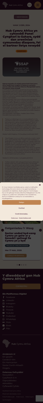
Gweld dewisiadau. (21, 214)
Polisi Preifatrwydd (25, 218)
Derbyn (21, 202)
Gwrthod (21, 208)
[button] (40, 185)
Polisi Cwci (14, 218)
